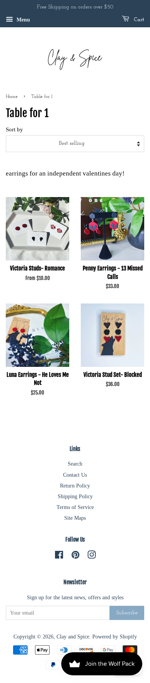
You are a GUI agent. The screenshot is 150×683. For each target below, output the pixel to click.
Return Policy (75, 485)
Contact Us (75, 475)
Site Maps (75, 518)
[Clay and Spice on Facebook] (59, 556)
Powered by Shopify (114, 636)
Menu (22, 20)
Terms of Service (75, 507)
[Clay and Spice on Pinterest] (75, 556)
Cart (138, 20)
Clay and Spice (73, 636)
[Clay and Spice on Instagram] (91, 556)
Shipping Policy (75, 496)
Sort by (14, 129)
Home (12, 96)
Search (75, 464)
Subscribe (127, 613)
